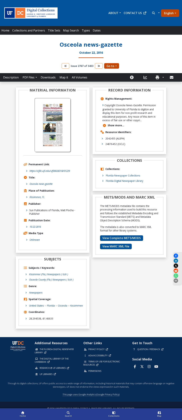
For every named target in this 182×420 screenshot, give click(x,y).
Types (86, 30)
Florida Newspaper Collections (123, 175)
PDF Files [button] (28, 77)
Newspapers (35, 292)
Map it (64, 77)
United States (36, 305)
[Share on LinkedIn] (177, 260)
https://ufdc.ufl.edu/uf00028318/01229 (50, 171)
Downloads (48, 77)
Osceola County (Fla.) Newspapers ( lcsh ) (51, 279)
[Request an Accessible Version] (133, 77)
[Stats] (146, 77)
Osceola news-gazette (41, 184)
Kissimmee (76, 305)
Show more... (116, 125)
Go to (110, 66)
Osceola (62, 305)
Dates (97, 30)
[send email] (177, 280)
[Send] (171, 77)
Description (11, 77)
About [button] (113, 13)
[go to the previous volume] (65, 66)
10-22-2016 (35, 226)
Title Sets (54, 30)
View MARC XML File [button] (115, 246)
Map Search (71, 30)
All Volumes (79, 77)
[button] (155, 13)
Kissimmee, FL (37, 197)
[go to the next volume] (99, 66)
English (169, 13)
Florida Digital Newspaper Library (124, 181)
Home (5, 30)
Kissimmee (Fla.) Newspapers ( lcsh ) (48, 274)
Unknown (35, 239)
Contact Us (133, 13)
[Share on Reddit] (177, 270)
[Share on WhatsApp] (177, 275)
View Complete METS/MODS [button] (121, 238)
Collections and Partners (28, 30)
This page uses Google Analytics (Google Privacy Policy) (91, 394)
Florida (51, 305)
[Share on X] (177, 265)
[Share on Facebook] (177, 255)
